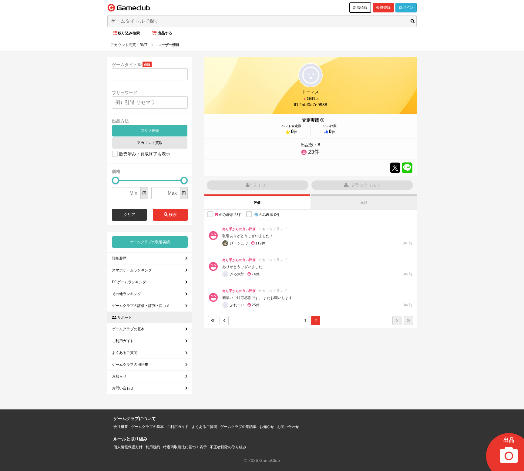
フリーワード (124, 92)
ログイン (406, 7)
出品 (364, 202)
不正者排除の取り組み (228, 447)
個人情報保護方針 (128, 447)
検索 (172, 214)
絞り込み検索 (129, 33)
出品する (165, 33)
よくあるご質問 (124, 353)
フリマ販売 (150, 131)
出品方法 (120, 121)
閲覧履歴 (119, 258)
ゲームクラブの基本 (128, 329)
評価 (257, 202)
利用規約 (153, 447)
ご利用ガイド (123, 341)
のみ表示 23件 (230, 215)
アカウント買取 (150, 143)
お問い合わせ (123, 388)
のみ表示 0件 (269, 215)
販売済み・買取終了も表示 (144, 153)
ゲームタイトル (127, 64)
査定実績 (310, 120)
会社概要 (120, 427)
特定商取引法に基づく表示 (185, 447)
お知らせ (119, 376)
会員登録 (383, 7)
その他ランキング (126, 294)
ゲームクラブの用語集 (130, 364)
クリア (129, 214)
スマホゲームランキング (132, 270)
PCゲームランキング (129, 282)
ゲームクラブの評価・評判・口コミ (141, 306)
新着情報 (360, 7)
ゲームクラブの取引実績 (150, 242)
